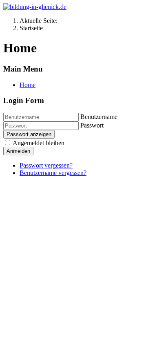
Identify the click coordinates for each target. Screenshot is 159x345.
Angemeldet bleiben (38, 142)
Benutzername (98, 116)
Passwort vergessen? (46, 165)
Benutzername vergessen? (53, 172)
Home (27, 84)
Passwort (92, 125)
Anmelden (18, 151)
